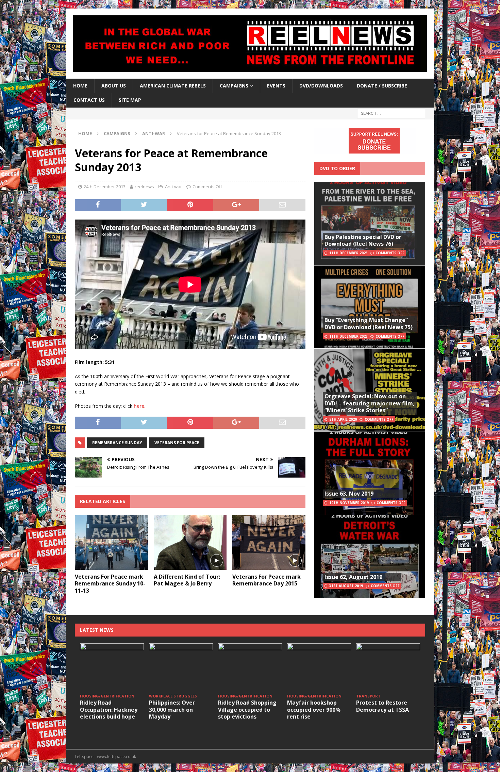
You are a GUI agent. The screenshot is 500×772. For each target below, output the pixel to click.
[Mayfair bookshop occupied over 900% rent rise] (319, 667)
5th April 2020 (343, 419)
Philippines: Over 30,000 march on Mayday (172, 710)
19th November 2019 (349, 502)
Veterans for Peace (176, 443)
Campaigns (117, 133)
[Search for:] (391, 113)
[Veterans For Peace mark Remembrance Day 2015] (268, 542)
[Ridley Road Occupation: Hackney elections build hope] (112, 667)
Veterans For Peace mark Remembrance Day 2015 (266, 580)
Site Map (130, 100)
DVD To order (337, 168)
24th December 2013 (105, 186)
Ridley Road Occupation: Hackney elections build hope (108, 710)
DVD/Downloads (321, 85)
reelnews (144, 186)
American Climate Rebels (173, 85)
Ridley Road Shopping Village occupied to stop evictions (247, 710)
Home (80, 85)
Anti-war (173, 186)
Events (276, 85)
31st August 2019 (346, 585)
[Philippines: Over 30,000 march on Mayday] (181, 667)
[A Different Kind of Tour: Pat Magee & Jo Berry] (190, 542)
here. (140, 406)
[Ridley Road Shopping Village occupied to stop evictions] (250, 667)
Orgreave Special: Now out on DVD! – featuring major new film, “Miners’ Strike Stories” (369, 403)
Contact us (89, 100)
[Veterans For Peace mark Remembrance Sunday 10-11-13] (111, 542)
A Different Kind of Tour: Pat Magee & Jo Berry (187, 580)
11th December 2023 (348, 253)
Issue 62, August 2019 (353, 577)
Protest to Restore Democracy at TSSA (382, 706)
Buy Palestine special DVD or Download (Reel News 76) (362, 240)
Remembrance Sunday (117, 443)
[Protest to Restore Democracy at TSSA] (388, 667)
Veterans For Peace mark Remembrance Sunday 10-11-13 (110, 584)
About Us (113, 85)
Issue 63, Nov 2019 (348, 493)
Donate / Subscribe (382, 85)
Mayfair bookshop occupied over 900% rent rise (313, 710)
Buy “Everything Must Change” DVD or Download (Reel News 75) (368, 323)
